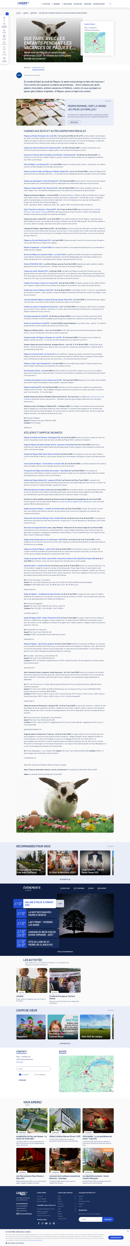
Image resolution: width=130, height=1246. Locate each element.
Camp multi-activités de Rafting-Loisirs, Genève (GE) (44, 518)
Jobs (80, 1206)
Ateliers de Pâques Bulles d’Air (35, 480)
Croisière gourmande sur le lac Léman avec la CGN (43, 380)
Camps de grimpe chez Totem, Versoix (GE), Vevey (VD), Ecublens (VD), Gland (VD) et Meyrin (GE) (60, 558)
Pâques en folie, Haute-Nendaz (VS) (37, 363)
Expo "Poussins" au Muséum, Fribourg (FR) (40, 209)
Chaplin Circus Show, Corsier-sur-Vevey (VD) (40, 283)
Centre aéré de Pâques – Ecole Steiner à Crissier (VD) (44, 463)
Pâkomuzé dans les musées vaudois (37, 490)
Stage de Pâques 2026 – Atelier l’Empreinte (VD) (42, 618)
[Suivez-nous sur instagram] (42, 1223)
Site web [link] (19, 1062)
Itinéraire (22, 1080)
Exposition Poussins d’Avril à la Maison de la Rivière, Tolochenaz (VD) (49, 155)
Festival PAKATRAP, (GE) (33, 264)
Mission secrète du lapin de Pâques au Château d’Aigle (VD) (46, 171)
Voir (60, 904)
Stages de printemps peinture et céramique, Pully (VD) (44, 539)
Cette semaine (79, 888)
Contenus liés (38, 67)
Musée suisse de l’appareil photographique (76, 501)
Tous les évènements (65, 951)
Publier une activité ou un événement (42, 1212)
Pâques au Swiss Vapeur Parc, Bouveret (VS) (40, 188)
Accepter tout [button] (115, 1237)
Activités (46, 4)
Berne (59, 1211)
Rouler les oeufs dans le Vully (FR (36, 323)
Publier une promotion (43, 1215)
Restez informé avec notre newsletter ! (90, 1214)
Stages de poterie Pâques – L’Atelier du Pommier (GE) (44, 508)
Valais (59, 1199)
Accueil (18, 13)
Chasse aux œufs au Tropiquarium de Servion (41, 307)
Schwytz (60, 1216)
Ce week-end (65, 888)
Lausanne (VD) (53, 480)
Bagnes (71, 195)
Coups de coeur (99, 4)
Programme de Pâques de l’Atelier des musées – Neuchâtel (46, 471)
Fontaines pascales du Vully (34, 316)
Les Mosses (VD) (42, 164)
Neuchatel (61, 1206)
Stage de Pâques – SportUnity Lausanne (39, 644)
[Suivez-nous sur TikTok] (50, 1223)
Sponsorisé (107, 101)
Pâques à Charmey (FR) (32, 387)
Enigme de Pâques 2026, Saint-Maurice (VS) (40, 454)
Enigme (27, 337)
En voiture (25, 1074)
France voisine (62, 1218)
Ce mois (90, 888)
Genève (60, 1201)
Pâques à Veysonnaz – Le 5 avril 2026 (37, 247)
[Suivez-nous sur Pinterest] (54, 1223)
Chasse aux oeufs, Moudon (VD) (35, 271)
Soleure (60, 1213)
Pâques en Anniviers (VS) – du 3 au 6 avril (39, 354)
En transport (41, 1074)
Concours (87, 4)
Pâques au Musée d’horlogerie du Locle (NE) (40, 136)
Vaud (59, 1196)
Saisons (25, 13)
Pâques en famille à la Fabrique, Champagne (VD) (42, 437)
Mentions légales (42, 1201)
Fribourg (60, 1204)
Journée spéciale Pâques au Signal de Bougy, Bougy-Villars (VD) (48, 299)
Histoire (81, 1196)
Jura (59, 1208)
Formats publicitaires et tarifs (45, 1209)
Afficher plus (65, 879)
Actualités (78, 4)
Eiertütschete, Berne (32, 370)
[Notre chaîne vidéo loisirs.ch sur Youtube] (46, 1223)
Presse (81, 1199)
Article (27, 67)
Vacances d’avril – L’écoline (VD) (35, 565)
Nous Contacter (41, 1199)
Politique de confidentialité (35, 1240)
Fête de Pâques (30, 164)
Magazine (81, 1204)
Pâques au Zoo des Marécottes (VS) (37, 240)
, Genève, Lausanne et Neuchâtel (62, 444)
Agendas (57, 4)
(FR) (46, 316)
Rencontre (28, 527)
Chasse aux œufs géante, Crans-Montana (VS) (41, 181)
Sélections (67, 4)
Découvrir (74, 122)
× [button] (128, 1231)
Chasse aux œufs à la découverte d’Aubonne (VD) (42, 148)
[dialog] (65, 1237)
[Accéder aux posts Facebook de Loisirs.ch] (39, 1223)
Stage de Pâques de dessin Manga (37, 444)
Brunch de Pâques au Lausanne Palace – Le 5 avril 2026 (44, 254)
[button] (55, 1243)
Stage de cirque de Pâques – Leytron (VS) (39, 549)
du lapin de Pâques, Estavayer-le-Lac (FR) (45, 337)
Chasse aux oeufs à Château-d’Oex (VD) (38, 290)
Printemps (33, 13)
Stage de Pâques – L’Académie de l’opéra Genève (42, 594)
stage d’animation (41, 527)
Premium (108, 1150)
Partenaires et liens (84, 1201)
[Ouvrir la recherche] (110, 3)
